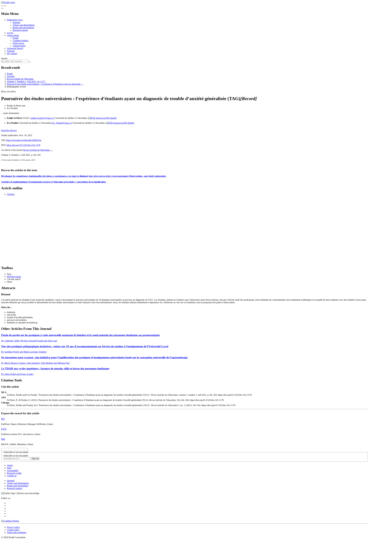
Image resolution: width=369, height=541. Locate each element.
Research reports (20, 30)
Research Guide (14, 473)
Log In (10, 33)
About (16, 35)
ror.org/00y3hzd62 (108, 118)
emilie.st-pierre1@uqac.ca (42, 118)
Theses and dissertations (24, 25)
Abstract (11, 194)
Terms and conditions (16, 532)
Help (9, 468)
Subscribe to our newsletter (15, 455)
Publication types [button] (14, 20)
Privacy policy (13, 527)
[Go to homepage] (8, 2)
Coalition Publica (20, 40)
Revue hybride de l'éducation (20, 79)
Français (11, 51)
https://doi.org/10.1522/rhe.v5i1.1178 (23, 145)
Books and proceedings (23, 27)
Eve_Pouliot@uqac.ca (61, 123)
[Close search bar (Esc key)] (5, 5)
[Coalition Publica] (10, 521)
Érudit (15, 38)
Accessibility (13, 470)
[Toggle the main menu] (2, 8)
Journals (16, 22)
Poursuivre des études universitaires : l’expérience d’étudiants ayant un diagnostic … (45, 84)
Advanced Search (15, 48)
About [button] (10, 35)
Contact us (12, 475)
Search (4, 58)
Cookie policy (13, 530)
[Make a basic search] (2, 5)
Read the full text (9, 130)
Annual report (19, 46)
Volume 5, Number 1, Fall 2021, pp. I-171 (26, 81)
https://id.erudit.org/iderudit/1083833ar (23, 140)
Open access (18, 43)
